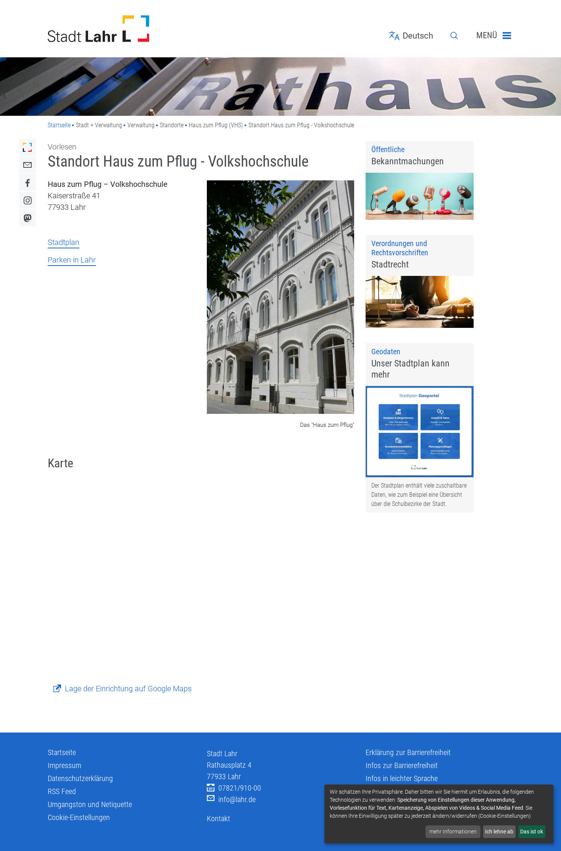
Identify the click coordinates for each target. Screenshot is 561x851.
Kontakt (218, 818)
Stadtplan (63, 242)
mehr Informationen (453, 831)
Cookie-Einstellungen (79, 817)
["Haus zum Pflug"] (281, 298)
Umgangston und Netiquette (90, 804)
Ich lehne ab (499, 831)
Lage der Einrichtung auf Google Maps (128, 688)
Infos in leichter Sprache (402, 778)
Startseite (59, 125)
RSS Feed (62, 791)
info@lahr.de (237, 799)
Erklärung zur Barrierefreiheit (408, 752)
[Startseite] (121, 28)
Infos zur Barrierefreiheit (402, 765)
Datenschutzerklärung (80, 778)
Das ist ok (531, 831)
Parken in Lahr (72, 259)
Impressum (64, 765)
